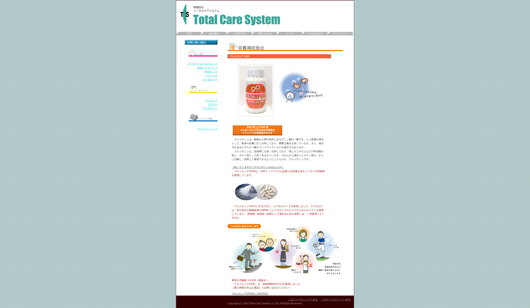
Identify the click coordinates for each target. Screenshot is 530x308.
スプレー (213, 104)
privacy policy (315, 33)
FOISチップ (211, 71)
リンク (290, 33)
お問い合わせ (264, 33)
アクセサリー (210, 79)
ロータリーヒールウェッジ (203, 63)
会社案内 (214, 33)
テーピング (211, 100)
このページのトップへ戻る (303, 299)
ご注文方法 (239, 33)
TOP (188, 33)
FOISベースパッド (207, 67)
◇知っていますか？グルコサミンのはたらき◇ (258, 167)
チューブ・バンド (208, 128)
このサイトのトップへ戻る (336, 299)
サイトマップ (340, 33)
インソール (211, 75)
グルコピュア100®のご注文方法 (250, 293)
